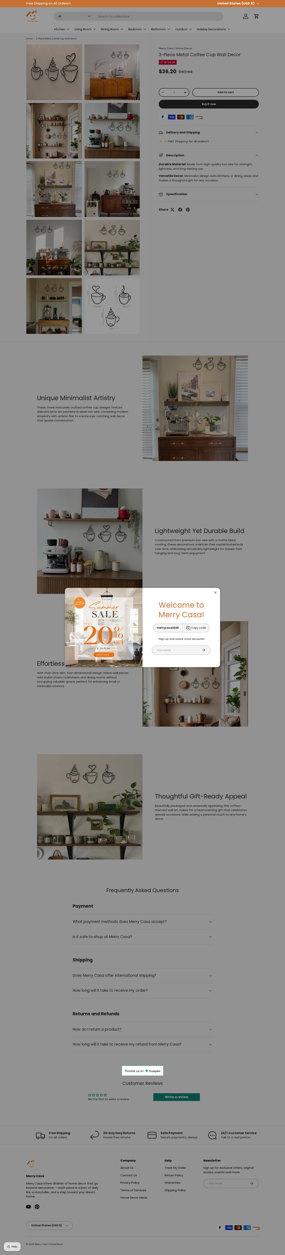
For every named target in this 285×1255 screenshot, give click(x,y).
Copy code (198, 628)
